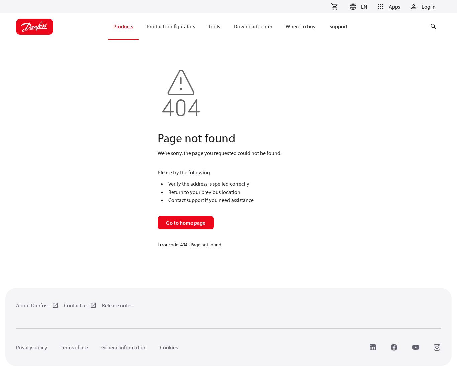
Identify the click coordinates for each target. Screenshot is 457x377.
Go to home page (185, 222)
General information (124, 347)
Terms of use (74, 347)
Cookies (169, 347)
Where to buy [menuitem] (301, 26)
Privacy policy (31, 347)
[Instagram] (437, 347)
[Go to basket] (334, 6)
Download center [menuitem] (253, 26)
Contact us (75, 305)
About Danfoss (32, 305)
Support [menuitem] (338, 26)
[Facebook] (394, 347)
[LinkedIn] (373, 347)
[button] (357, 6)
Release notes (117, 305)
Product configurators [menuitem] (171, 26)
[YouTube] (416, 347)
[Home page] (34, 27)
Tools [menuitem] (214, 26)
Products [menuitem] (123, 26)
